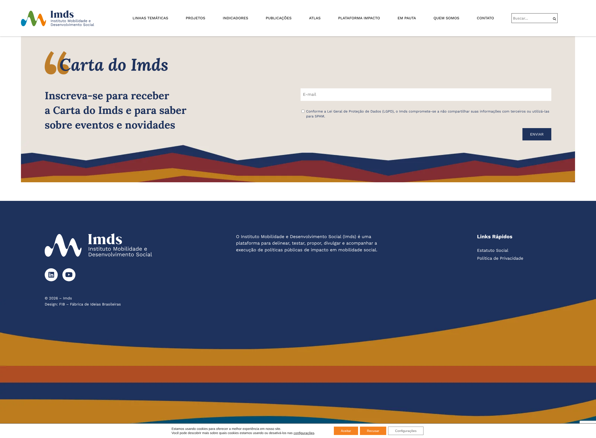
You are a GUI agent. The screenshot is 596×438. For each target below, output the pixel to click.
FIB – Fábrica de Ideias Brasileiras (90, 304)
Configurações (406, 431)
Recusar (373, 431)
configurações (304, 433)
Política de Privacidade (500, 258)
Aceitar (346, 431)
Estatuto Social (492, 250)
